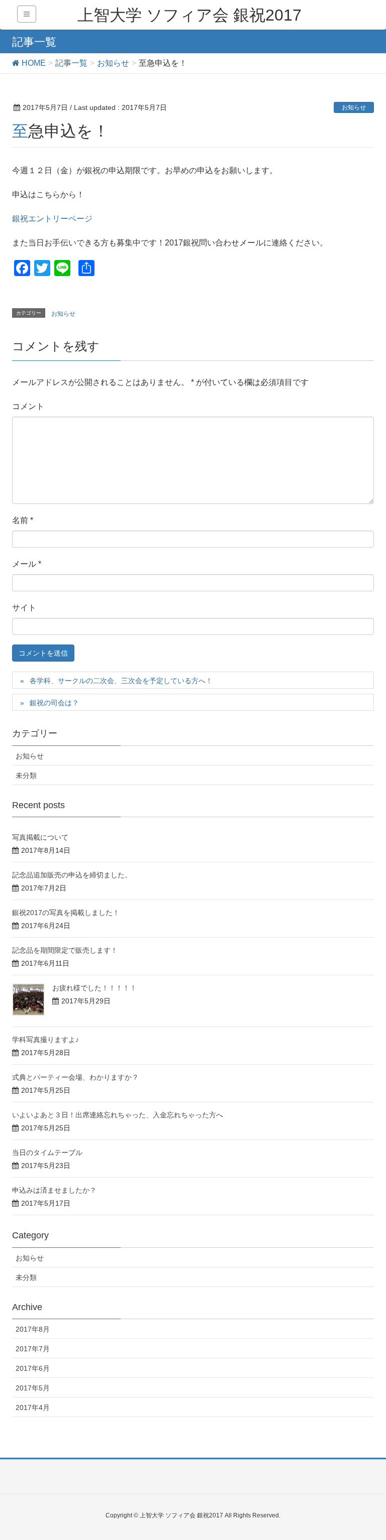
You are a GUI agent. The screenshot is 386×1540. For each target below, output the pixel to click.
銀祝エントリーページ (52, 218)
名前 (22, 520)
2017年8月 (33, 1329)
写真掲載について (40, 837)
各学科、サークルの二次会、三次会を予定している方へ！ (121, 681)
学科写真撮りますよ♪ (45, 1040)
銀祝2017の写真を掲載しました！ (66, 913)
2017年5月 (33, 1388)
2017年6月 (33, 1368)
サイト (24, 607)
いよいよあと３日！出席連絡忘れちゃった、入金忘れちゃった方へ (117, 1115)
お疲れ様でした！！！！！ (94, 988)
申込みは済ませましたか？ (54, 1190)
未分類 (26, 776)
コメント (28, 406)
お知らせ (354, 107)
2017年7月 (33, 1349)
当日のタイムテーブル (47, 1152)
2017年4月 (33, 1407)
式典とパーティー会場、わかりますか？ (75, 1077)
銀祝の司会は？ (54, 703)
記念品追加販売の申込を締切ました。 (72, 875)
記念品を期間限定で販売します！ (65, 950)
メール (26, 564)
